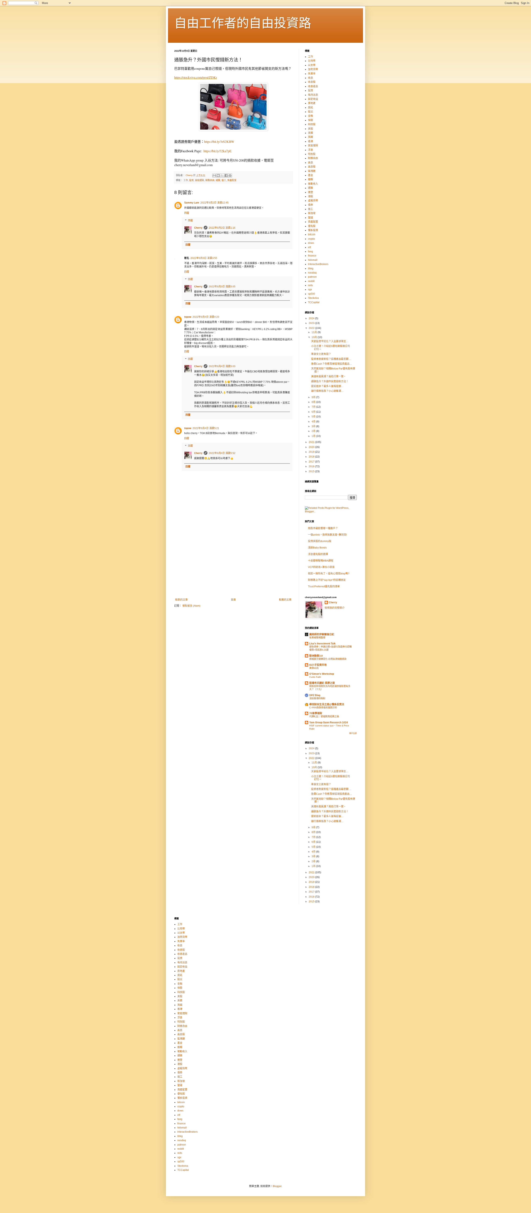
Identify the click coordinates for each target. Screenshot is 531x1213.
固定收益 (313, 99)
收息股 (311, 82)
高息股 (311, 166)
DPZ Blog (314, 695)
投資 (191, 180)
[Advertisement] (233, 564)
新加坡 (311, 213)
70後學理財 (315, 713)
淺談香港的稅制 (317, 698)
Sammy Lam (191, 202)
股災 (310, 111)
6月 (314, 411)
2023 (312, 323)
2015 (312, 471)
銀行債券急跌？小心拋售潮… (327, 391)
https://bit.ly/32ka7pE (217, 151)
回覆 (186, 213)
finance (312, 255)
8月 (314, 402)
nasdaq (312, 272)
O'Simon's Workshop (321, 673)
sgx (310, 289)
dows (311, 243)
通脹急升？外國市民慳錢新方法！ (329, 381)
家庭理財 (199, 180)
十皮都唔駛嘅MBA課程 (320, 560)
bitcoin (311, 234)
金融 (310, 115)
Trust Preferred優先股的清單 (324, 586)
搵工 (224, 180)
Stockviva (313, 298)
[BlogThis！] (218, 175)
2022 (312, 328)
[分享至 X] (222, 175)
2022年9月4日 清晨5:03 (222, 366)
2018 (312, 456)
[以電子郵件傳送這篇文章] (214, 175)
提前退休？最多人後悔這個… (327, 386)
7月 (314, 406)
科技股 (311, 124)
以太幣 (311, 65)
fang (310, 251)
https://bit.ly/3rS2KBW (219, 141)
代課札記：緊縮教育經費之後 (324, 716)
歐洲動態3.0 (316, 655)
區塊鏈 (311, 171)
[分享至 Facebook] (226, 175)
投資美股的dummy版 (319, 541)
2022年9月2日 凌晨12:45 (214, 202)
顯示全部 (353, 733)
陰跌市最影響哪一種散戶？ (323, 528)
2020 (312, 447)
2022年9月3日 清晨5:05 (222, 286)
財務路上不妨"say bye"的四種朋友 (327, 580)
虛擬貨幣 (313, 200)
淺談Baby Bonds (317, 547)
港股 (310, 196)
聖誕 (310, 217)
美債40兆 (314, 668)
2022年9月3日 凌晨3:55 (203, 258)
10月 (315, 337)
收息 (310, 77)
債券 (310, 205)
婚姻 (310, 179)
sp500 (311, 293)
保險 (310, 120)
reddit (311, 281)
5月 (314, 416)
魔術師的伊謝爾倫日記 (321, 634)
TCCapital (313, 302)
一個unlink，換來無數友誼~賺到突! (327, 534)
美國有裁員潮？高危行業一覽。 (328, 376)
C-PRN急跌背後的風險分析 (323, 707)
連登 (310, 192)
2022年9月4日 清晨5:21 (205, 428)
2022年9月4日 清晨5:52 (222, 453)
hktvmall (312, 260)
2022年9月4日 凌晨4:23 (205, 316)
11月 (315, 332)
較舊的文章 (285, 599)
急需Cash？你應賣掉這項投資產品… (331, 363)
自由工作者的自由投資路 (242, 23)
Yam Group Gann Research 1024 (328, 722)
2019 (312, 451)
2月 (314, 431)
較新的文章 (181, 599)
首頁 (233, 599)
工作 (185, 180)
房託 (310, 107)
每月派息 (313, 94)
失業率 (311, 73)
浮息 (310, 149)
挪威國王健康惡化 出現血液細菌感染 (327, 659)
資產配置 (231, 180)
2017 (312, 461)
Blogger (277, 1186)
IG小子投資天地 (318, 665)
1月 (314, 436)
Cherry (198, 227)
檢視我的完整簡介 (335, 607)
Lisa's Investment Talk (322, 643)
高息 (310, 162)
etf (309, 247)
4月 (314, 421)
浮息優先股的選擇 (318, 554)
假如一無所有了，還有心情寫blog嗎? (328, 573)
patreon (312, 276)
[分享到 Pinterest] (230, 175)
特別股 (311, 154)
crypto (311, 238)
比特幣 (311, 60)
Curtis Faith (315, 677)
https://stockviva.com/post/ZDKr (195, 77)
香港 (310, 141)
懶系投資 (313, 230)
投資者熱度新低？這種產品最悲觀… (331, 359)
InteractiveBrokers (318, 264)
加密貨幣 (313, 69)
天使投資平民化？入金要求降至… (329, 341)
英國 (310, 137)
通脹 (218, 180)
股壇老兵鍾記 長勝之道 (322, 683)
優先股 (311, 226)
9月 (314, 397)
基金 (310, 175)
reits (310, 285)
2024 (312, 318)
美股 (310, 128)
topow (187, 316)
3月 (314, 426)
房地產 (311, 103)
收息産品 (313, 86)
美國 (310, 132)
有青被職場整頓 (317, 637)
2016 (312, 466)
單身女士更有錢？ (321, 354)
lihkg (310, 268)
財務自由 (209, 180)
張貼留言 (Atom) (191, 605)
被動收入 (313, 183)
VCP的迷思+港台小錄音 (321, 567)
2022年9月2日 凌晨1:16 (222, 227)
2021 (312, 442)
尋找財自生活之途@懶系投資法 (326, 704)
